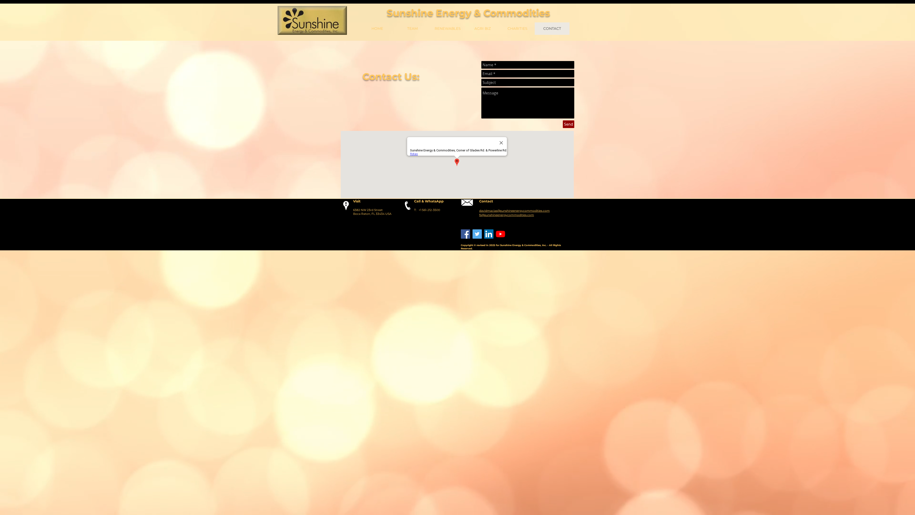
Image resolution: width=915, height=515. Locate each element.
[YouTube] (500, 234)
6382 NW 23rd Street (368, 210)
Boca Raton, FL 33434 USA (372, 214)
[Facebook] (465, 234)
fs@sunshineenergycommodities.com (506, 215)
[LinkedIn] (488, 234)
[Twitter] (477, 234)
